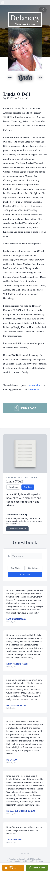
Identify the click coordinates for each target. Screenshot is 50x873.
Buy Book (28, 487)
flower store (33, 389)
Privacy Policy (18, 861)
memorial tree (35, 385)
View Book (13, 487)
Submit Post (25, 574)
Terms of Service (32, 861)
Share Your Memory (17, 528)
